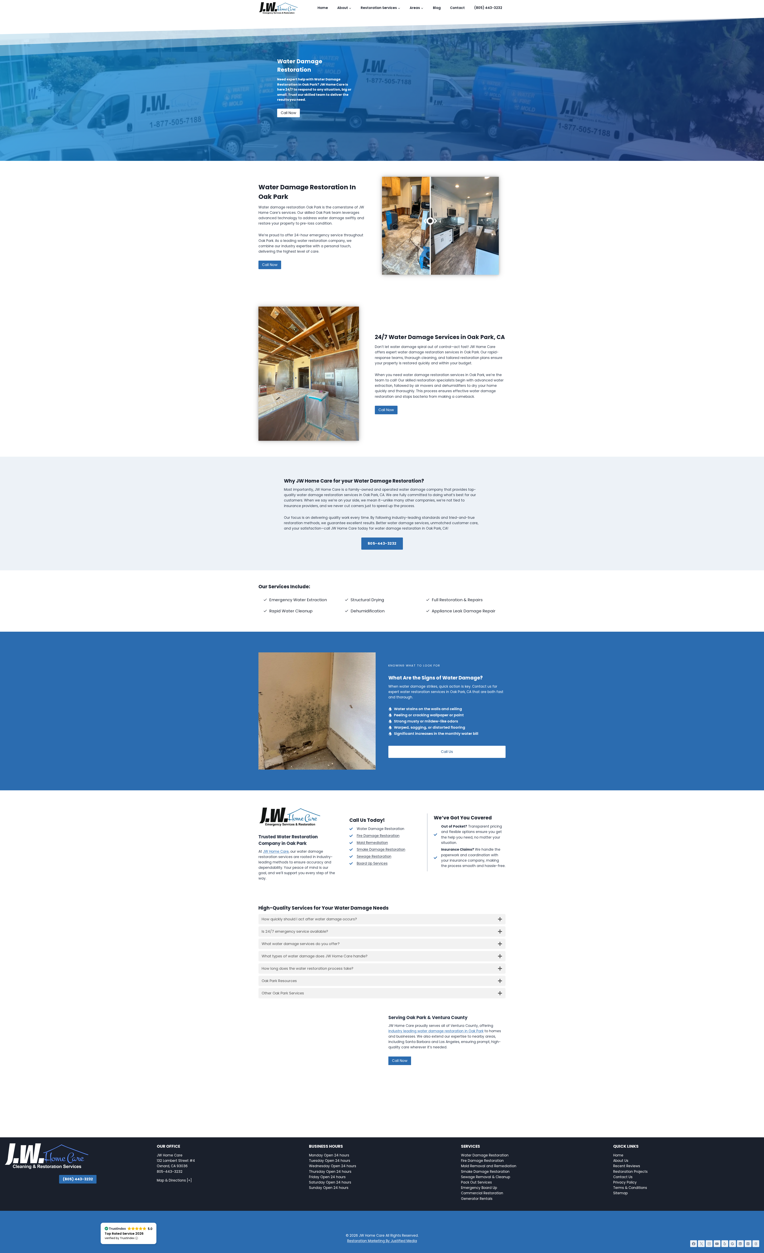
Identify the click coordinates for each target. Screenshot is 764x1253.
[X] (701, 1243)
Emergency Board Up (479, 1187)
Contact (457, 7)
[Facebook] (693, 1243)
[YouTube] (717, 1243)
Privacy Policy (625, 1182)
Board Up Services (372, 863)
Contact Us (623, 1177)
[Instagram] (709, 1243)
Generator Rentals (476, 1198)
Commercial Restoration (482, 1193)
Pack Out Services (476, 1182)
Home (323, 7)
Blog (437, 7)
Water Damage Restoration (485, 1155)
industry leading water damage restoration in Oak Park (435, 1031)
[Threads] (755, 1243)
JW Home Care (276, 851)
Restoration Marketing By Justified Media (382, 1240)
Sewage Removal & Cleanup (485, 1177)
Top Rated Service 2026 (124, 1233)
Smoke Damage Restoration (381, 849)
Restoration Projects (630, 1171)
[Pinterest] (748, 1243)
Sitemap (620, 1193)
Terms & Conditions (630, 1187)
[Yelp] (724, 1243)
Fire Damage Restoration (378, 835)
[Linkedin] (740, 1243)
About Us (620, 1160)
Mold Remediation (372, 842)
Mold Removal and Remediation (488, 1166)
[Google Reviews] (732, 1243)
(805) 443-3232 (488, 7)
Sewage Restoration (374, 856)
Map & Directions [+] (174, 1180)
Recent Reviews (626, 1166)
